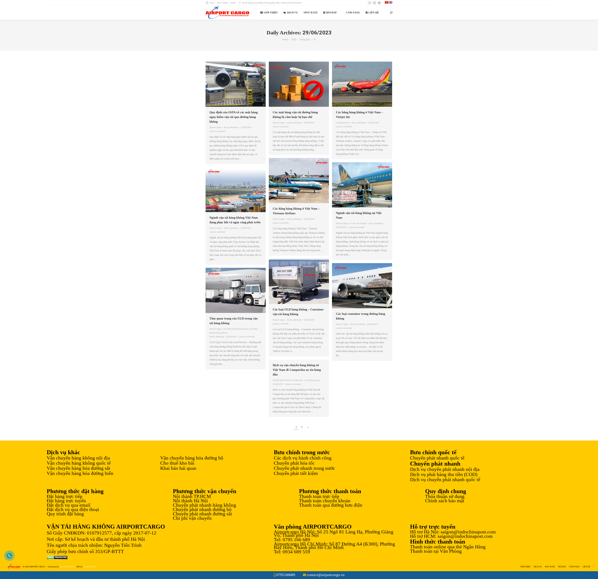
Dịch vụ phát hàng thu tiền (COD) (443, 474)
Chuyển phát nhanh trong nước (304, 468)
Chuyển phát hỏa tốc (294, 463)
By (231, 127)
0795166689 (285, 575)
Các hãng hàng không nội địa (236, 329)
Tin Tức (352, 223)
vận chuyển (361, 223)
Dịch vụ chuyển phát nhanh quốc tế (445, 479)
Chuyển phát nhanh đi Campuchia (287, 380)
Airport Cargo (215, 127)
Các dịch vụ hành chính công (303, 458)
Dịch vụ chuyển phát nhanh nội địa (444, 469)
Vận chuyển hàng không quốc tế (79, 463)
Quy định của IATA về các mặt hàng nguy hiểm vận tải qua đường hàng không (233, 116)
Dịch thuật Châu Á (67, 566)
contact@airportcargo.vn (325, 575)
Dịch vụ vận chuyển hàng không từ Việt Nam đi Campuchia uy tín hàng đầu (297, 369)
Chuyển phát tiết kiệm (296, 473)
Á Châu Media (89, 566)
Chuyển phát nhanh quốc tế (437, 458)
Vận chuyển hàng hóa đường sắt (78, 468)
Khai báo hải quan (178, 468)
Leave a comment (217, 131)
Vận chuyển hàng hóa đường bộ (191, 458)
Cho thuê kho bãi (177, 463)
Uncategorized (342, 123)
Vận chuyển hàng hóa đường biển (80, 473)
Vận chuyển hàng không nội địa (78, 458)
